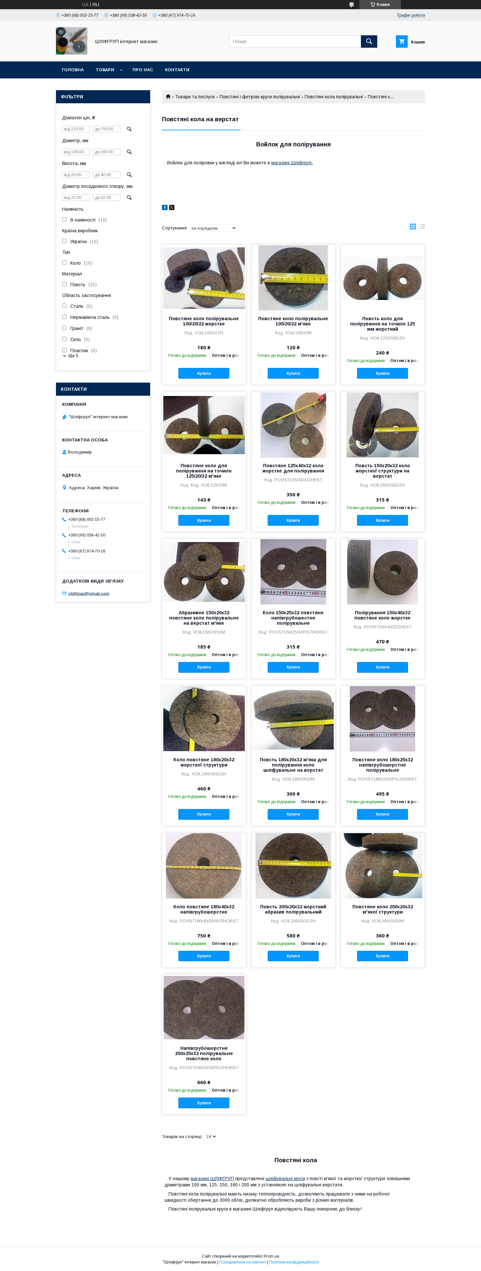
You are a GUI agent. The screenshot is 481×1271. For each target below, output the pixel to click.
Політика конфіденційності (294, 1262)
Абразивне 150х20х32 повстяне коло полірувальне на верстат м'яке (204, 618)
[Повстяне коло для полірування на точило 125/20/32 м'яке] (204, 424)
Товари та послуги (195, 96)
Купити (204, 373)
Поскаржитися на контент (242, 1262)
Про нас (143, 69)
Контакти (177, 69)
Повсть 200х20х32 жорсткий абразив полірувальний (293, 909)
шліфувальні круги (285, 1178)
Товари (105, 69)
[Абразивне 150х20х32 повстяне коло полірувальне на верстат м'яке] (204, 571)
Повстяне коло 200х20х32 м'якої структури (382, 909)
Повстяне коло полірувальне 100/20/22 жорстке (204, 321)
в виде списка (422, 228)
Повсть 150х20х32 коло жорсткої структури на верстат (382, 471)
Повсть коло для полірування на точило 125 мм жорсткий (382, 324)
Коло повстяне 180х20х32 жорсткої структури (203, 762)
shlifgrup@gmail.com (88, 593)
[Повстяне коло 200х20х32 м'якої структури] (382, 865)
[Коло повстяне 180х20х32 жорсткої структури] (204, 718)
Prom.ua (271, 1256)
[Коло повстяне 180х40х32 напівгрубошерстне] (204, 865)
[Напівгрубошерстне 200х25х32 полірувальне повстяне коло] (204, 1007)
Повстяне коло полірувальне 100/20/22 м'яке (293, 321)
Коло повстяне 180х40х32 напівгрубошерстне (203, 909)
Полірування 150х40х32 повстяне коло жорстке (382, 615)
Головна (73, 69)
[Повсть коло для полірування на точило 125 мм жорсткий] (382, 277)
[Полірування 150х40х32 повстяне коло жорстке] (382, 571)
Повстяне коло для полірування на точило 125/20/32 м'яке (204, 471)
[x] (171, 208)
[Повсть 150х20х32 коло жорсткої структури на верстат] (382, 424)
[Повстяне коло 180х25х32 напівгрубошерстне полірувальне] (382, 718)
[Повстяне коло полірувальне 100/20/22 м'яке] (293, 277)
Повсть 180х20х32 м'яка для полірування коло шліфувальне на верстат (293, 765)
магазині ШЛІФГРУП (212, 1178)
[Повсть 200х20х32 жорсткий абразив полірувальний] (293, 865)
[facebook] (165, 208)
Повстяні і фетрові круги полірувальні (260, 96)
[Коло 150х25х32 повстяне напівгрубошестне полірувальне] (293, 571)
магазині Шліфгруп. (292, 162)
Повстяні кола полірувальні (334, 96)
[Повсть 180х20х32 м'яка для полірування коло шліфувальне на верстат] (293, 718)
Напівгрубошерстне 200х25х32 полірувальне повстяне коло (204, 1053)
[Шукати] (369, 41)
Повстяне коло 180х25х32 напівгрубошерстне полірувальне (382, 765)
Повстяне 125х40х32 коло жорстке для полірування (293, 468)
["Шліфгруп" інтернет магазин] (71, 53)
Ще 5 (73, 355)
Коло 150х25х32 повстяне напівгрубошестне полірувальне (293, 618)
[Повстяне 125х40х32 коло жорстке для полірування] (293, 424)
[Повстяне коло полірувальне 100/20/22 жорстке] (204, 277)
